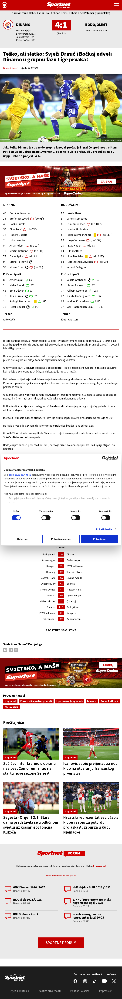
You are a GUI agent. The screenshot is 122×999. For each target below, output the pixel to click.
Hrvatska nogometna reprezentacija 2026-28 (88, 916)
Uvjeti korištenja (19, 991)
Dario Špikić (16, 256)
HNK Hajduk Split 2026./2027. (91, 887)
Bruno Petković (19, 262)
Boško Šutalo (17, 224)
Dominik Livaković (20, 213)
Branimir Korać (10, 68)
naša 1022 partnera (19, 474)
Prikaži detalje (104, 529)
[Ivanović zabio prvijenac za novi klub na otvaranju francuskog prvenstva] (91, 744)
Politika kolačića (79, 991)
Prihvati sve (99, 539)
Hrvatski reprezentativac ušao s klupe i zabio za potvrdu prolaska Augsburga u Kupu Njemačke (90, 825)
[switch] (46, 517)
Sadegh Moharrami (21, 301)
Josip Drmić (17, 296)
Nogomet (10, 701)
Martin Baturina (19, 251)
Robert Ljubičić (18, 235)
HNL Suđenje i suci (25, 914)
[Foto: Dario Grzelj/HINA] (61, 108)
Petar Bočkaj (17, 307)
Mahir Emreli (17, 285)
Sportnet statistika (61, 630)
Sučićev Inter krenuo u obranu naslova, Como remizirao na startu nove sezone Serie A (29, 768)
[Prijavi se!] (4, 5)
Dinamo (23, 24)
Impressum (105, 991)
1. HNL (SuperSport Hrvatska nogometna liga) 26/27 (91, 901)
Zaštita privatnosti (50, 991)
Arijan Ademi (17, 246)
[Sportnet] (59, 5)
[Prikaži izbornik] (116, 5)
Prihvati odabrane (61, 539)
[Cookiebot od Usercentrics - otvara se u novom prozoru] (104, 458)
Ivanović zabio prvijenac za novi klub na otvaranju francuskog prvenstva (91, 768)
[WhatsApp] (11, 650)
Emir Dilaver (17, 291)
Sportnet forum (61, 943)
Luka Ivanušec (18, 240)
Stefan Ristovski (19, 219)
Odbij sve (22, 539)
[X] (16, 650)
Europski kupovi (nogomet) (36, 701)
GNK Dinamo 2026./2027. (29, 887)
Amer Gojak (16, 280)
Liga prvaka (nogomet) (69, 701)
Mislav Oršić (17, 267)
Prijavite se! (99, 866)
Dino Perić (16, 229)
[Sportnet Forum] (61, 853)
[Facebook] (5, 650)
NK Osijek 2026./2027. (27, 900)
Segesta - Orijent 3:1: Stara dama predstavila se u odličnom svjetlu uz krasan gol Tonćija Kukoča (30, 825)
